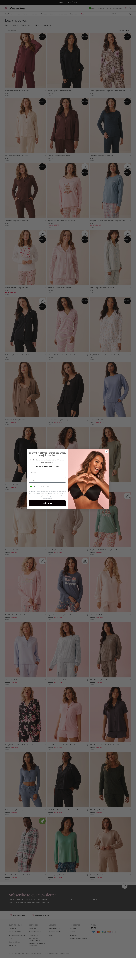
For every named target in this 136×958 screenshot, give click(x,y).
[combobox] (32, 486)
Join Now (47, 503)
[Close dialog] (107, 451)
